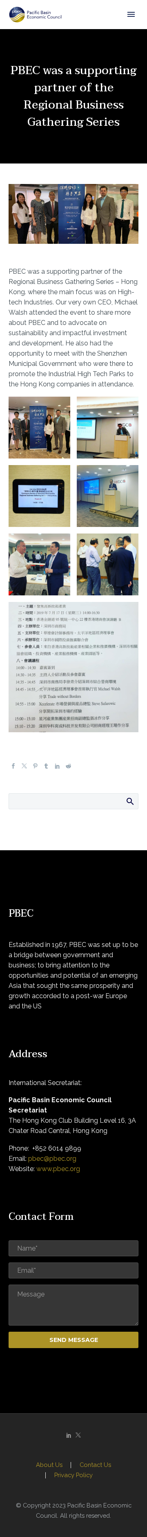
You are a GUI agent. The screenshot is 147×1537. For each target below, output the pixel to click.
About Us (49, 1465)
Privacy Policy (73, 1475)
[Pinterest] (35, 766)
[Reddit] (68, 766)
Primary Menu (131, 14)
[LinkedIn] (57, 766)
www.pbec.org (58, 1169)
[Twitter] (24, 766)
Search (129, 801)
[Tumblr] (46, 766)
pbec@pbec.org (52, 1158)
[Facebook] (13, 766)
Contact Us (95, 1465)
